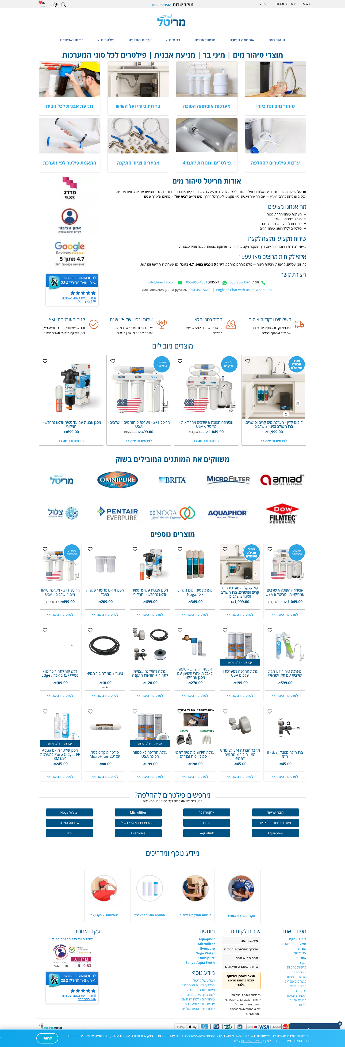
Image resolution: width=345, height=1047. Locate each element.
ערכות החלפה (140, 40)
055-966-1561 (240, 282)
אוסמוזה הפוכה (242, 40)
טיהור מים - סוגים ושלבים (198, 1008)
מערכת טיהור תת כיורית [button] (275, 822)
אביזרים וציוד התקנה (138, 163)
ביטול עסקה (297, 939)
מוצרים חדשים (297, 986)
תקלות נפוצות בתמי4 (241, 916)
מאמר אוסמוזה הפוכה (201, 990)
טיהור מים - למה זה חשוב (198, 999)
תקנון (302, 962)
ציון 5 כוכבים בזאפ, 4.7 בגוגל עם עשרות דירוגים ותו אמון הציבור (134, 330)
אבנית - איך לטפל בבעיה (198, 1004)
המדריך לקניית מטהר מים (198, 985)
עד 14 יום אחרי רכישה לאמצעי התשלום (204, 330)
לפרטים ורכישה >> (274, 441)
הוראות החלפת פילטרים (195, 915)
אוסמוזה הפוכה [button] (69, 822)
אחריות (301, 958)
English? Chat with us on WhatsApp (244, 289)
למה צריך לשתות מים (201, 994)
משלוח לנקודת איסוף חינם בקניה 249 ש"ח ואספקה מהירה (271, 330)
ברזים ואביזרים (72, 40)
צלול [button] (70, 833)
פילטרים (107, 40)
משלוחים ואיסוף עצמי (103, 915)
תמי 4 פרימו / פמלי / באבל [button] (138, 822)
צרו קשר (300, 953)
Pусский (300, 972)
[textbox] (172, 5)
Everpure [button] (138, 833)
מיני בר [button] (206, 822)
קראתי (47, 1038)
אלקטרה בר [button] (207, 812)
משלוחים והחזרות (284, 4)
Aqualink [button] (207, 833)
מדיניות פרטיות (296, 967)
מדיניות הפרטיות (251, 1041)
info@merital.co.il (162, 282)
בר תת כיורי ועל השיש (138, 106)
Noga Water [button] (69, 812)
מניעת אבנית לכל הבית (69, 106)
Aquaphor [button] (275, 833)
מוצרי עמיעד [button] (275, 812)
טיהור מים (276, 40)
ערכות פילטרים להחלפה (275, 163)
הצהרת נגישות (296, 976)
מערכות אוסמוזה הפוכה (207, 106)
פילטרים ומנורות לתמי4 (207, 163)
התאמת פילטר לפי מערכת (69, 163)
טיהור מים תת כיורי (275, 106)
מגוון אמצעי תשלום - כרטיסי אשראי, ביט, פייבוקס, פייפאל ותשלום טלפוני (64, 330)
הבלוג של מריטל (204, 980)
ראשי (306, 4)
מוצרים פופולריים (295, 981)
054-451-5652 (200, 289)
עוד (264, 4)
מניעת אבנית (204, 40)
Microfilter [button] (138, 812)
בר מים (174, 40)
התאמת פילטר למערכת (149, 915)
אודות (302, 948)
